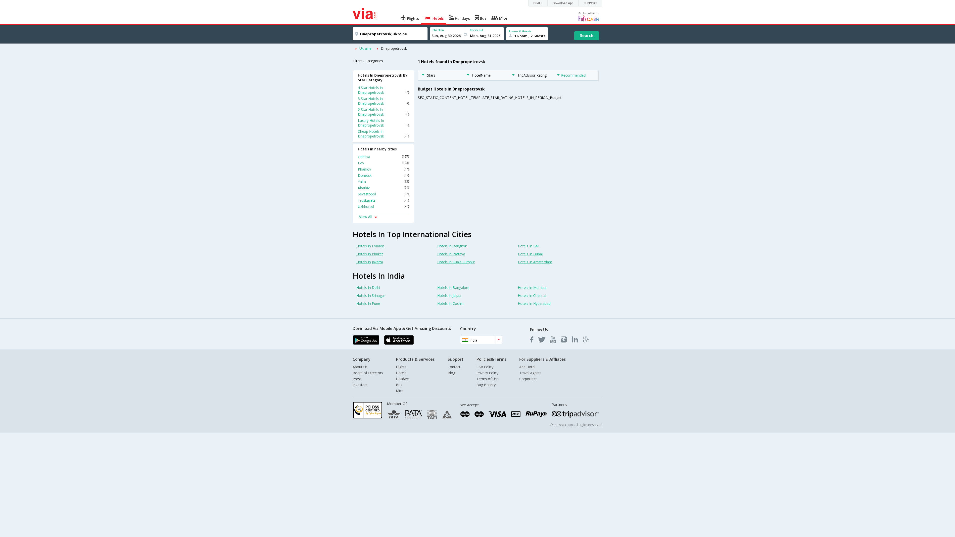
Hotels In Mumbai (532, 287)
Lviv (383, 163)
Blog (451, 372)
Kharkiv (383, 187)
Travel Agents (530, 372)
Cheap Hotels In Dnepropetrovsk (383, 133)
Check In (438, 30)
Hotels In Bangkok (452, 246)
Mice (400, 390)
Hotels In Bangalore (453, 287)
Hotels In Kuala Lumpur (456, 262)
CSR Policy (485, 366)
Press (357, 378)
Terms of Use (488, 378)
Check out (476, 30)
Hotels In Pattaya (451, 254)
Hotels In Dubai (530, 254)
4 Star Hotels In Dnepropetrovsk (383, 90)
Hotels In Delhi (368, 287)
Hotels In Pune (368, 303)
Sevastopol (383, 194)
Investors (360, 384)
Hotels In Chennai (532, 295)
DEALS (537, 3)
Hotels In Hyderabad (534, 303)
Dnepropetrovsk (394, 48)
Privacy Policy (487, 372)
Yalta (383, 181)
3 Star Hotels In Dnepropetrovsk (383, 101)
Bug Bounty (486, 384)
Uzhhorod (383, 206)
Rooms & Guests (520, 31)
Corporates (528, 378)
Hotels (401, 372)
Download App (563, 3)
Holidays (403, 378)
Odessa (383, 156)
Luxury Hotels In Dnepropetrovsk (383, 123)
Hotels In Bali (528, 246)
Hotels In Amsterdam (535, 262)
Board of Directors (368, 372)
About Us (360, 366)
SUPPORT (590, 3)
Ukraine (365, 48)
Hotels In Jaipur (449, 295)
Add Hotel (527, 366)
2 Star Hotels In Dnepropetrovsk (383, 112)
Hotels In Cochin (450, 303)
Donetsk (383, 175)
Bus (399, 384)
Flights (401, 366)
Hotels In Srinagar (370, 295)
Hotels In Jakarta (369, 262)
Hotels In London (370, 246)
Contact (454, 366)
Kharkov (383, 169)
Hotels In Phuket (369, 254)
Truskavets (383, 200)
